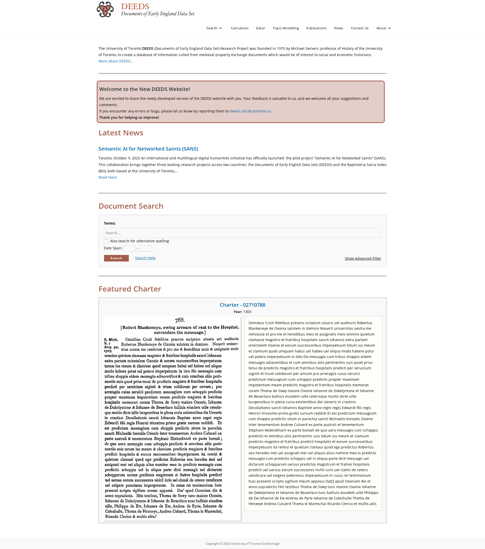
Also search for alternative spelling (139, 240)
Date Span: (113, 248)
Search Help (145, 257)
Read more (108, 177)
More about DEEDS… (116, 61)
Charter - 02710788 (242, 304)
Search (116, 258)
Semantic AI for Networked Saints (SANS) (148, 148)
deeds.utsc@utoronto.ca (250, 111)
